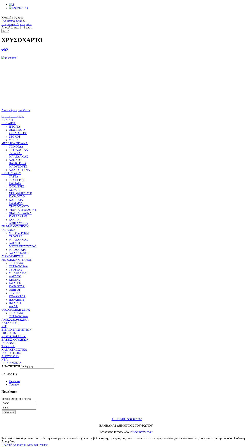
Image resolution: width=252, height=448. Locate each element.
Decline (43, 444)
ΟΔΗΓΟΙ (14, 289)
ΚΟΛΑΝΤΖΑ (17, 296)
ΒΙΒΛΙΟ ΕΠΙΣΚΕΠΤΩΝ (16, 329)
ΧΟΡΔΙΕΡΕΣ (17, 186)
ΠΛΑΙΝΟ (15, 303)
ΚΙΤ (3, 326)
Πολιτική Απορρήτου (13, 444)
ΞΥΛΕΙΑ (14, 219)
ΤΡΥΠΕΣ (14, 293)
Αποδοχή (32, 444)
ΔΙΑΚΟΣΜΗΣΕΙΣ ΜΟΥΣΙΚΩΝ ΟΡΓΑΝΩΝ (16, 258)
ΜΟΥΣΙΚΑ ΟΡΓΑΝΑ (14, 143)
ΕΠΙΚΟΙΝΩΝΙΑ (11, 362)
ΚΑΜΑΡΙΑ (16, 203)
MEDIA (14, 139)
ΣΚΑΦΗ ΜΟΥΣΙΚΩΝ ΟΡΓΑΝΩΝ (15, 228)
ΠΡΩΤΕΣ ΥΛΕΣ (11, 173)
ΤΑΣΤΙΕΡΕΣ (16, 179)
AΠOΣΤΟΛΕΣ (10, 356)
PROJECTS (8, 332)
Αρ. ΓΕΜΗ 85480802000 (127, 419)
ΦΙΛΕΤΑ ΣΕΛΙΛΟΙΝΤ (22, 209)
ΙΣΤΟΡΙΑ (14, 126)
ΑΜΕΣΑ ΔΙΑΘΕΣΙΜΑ (15, 319)
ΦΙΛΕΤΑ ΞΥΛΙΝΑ (20, 213)
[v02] (126, 79)
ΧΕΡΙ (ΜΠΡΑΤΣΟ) (20, 193)
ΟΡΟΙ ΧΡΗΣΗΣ (11, 352)
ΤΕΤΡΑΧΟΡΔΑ (18, 149)
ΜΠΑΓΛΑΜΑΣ (18, 156)
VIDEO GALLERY (13, 336)
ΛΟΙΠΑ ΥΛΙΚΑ (18, 223)
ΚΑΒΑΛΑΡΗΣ (18, 216)
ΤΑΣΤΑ (13, 176)
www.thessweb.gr (141, 431)
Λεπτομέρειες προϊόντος (15, 110)
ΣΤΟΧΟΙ (14, 136)
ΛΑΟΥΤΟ (15, 159)
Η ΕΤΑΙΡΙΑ (8, 123)
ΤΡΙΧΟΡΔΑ (16, 146)
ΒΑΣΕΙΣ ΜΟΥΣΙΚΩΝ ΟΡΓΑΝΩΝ (15, 341)
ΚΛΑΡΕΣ (15, 283)
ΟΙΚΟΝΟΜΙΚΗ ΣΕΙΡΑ (15, 309)
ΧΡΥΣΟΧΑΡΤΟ (19, 206)
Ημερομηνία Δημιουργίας (16, 24)
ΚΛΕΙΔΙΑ (15, 183)
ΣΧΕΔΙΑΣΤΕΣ (18, 133)
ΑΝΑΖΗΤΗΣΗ (10, 366)
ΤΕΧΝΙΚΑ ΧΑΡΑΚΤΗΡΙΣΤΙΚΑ (14, 348)
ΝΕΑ (4, 359)
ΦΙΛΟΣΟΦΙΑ (17, 129)
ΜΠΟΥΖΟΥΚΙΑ (19, 233)
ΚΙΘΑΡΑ (14, 279)
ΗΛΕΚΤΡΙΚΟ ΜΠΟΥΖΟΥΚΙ (18, 165)
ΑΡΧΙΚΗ (7, 119)
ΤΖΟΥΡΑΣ (15, 153)
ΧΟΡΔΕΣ (14, 189)
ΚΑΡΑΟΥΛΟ (17, 196)
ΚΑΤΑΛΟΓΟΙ (9, 322)
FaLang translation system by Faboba (12, 117)
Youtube (14, 384)
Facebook (14, 381)
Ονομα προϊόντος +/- (13, 20)
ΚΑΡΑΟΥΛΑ (17, 286)
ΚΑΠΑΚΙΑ (16, 199)
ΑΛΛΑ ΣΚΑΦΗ (19, 253)
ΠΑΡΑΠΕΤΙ (16, 299)
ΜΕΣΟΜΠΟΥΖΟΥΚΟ (23, 246)
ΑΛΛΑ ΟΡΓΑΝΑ (19, 169)
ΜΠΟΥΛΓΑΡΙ (17, 249)
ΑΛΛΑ (13, 306)
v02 (4, 50)
